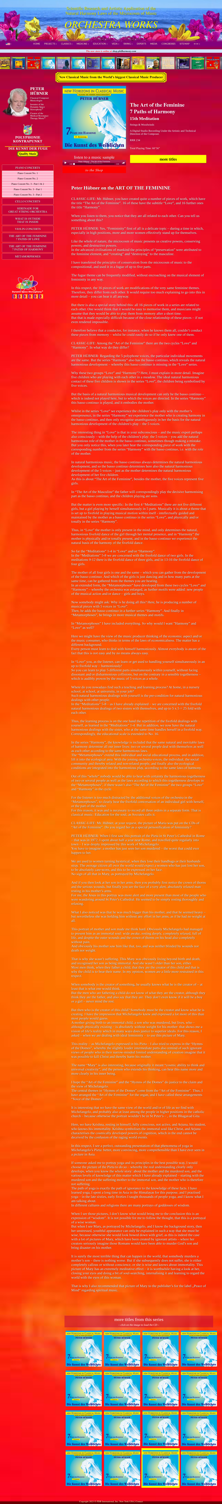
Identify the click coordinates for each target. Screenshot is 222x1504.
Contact (139, 1501)
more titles (168, 159)
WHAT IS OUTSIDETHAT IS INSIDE (27, 220)
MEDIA (153, 43)
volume (123, 162)
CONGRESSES (168, 43)
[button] (8, 44)
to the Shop (94, 169)
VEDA (115, 43)
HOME (36, 43)
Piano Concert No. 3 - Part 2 (28, 194)
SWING (127, 43)
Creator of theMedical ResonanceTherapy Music (39, 116)
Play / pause (65, 162)
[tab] (27, 168)
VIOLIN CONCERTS (28, 229)
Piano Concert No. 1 (28, 173)
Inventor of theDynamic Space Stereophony (37, 107)
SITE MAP (184, 43)
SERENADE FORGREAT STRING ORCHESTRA (27, 209)
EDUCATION (99, 43)
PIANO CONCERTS (27, 168)
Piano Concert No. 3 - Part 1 (28, 189)
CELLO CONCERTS (27, 201)
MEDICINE (82, 43)
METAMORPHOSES (28, 256)
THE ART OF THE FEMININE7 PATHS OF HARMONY (28, 247)
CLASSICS (66, 43)
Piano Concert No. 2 (28, 178)
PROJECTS (49, 43)
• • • (196, 43)
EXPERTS (141, 43)
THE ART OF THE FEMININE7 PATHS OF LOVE (28, 237)
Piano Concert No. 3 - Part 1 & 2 (27, 184)
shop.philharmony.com (124, 51)
